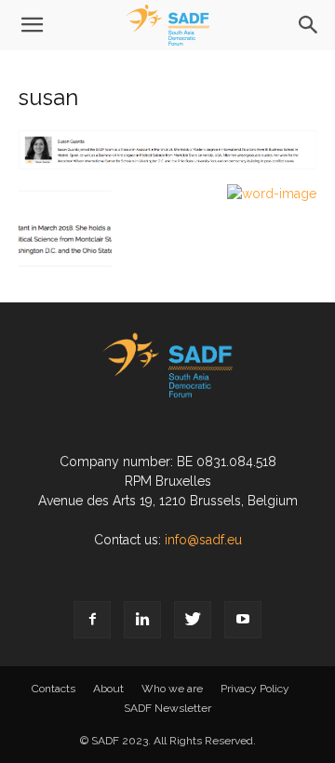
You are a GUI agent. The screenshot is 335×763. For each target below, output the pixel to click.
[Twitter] (192, 619)
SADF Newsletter (167, 708)
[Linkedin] (142, 619)
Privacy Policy (255, 688)
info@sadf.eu (203, 539)
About (108, 688)
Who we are (172, 688)
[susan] (167, 164)
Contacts (53, 688)
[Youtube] (242, 619)
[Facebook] (92, 619)
